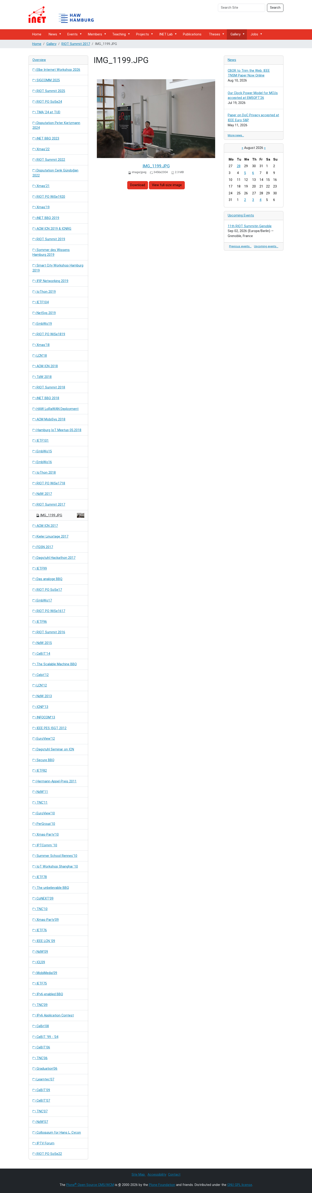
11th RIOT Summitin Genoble (250, 226)
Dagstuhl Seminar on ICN (55, 749)
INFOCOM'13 (45, 717)
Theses (214, 34)
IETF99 (41, 568)
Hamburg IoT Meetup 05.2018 (58, 430)
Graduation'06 (46, 1069)
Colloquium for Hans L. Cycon (58, 1133)
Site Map (139, 1175)
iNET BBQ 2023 (47, 138)
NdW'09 (42, 952)
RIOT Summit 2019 (50, 239)
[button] (61, 34)
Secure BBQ (45, 760)
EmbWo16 (44, 462)
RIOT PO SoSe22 (49, 1154)
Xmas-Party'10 (47, 835)
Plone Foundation (162, 1185)
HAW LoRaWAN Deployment (57, 409)
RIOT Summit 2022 (50, 160)
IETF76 (41, 930)
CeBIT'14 (43, 654)
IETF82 (41, 771)
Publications (192, 34)
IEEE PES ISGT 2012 (51, 728)
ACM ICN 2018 (47, 366)
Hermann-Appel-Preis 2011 (56, 781)
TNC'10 (42, 909)
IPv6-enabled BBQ (49, 994)
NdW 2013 (44, 696)
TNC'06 (42, 1058)
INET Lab (166, 34)
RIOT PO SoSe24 (49, 102)
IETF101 (42, 441)
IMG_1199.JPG (156, 166)
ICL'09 (40, 962)
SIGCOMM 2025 (48, 80)
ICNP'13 (42, 707)
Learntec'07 (45, 1079)
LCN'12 (41, 685)
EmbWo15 (44, 451)
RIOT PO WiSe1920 (50, 197)
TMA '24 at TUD (48, 112)
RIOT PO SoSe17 (49, 590)
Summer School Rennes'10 (56, 856)
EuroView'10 (45, 813)
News (53, 34)
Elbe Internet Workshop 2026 (58, 70)
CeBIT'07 (43, 1101)
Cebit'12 (42, 675)
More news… (236, 135)
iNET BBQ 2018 (47, 398)
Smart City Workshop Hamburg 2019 (57, 268)
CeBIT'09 (43, 1090)
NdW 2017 (44, 494)
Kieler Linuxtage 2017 (52, 536)
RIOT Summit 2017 (75, 44)
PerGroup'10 (45, 824)
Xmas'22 (43, 149)
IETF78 (41, 877)
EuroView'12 (45, 739)
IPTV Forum (45, 1143)
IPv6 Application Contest (55, 1015)
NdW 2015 (44, 643)
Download (137, 185)
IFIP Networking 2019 (52, 281)
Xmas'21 (43, 186)
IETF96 (41, 622)
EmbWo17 (44, 600)
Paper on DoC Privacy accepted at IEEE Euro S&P (253, 117)
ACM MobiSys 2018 (50, 419)
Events (72, 34)
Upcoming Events (241, 215)
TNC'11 (42, 803)
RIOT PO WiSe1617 (50, 611)
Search (275, 8)
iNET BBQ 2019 (47, 218)
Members (95, 34)
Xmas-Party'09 (47, 920)
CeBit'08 (42, 1026)
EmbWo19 (44, 324)
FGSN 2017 (44, 547)
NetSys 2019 (46, 313)
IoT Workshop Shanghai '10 (57, 866)
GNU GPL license (239, 1185)
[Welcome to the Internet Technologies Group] (65, 15)
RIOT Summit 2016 (50, 632)
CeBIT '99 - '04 (47, 1037)
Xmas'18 (43, 345)
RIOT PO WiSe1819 (50, 334)
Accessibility (157, 1175)
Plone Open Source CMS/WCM (90, 1185)
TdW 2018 (44, 377)
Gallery (235, 34)
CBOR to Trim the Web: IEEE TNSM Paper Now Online (249, 73)
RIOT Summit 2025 (50, 91)
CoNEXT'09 (44, 898)
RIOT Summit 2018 (50, 387)
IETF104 (42, 302)
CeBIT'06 (43, 1047)
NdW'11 (42, 792)
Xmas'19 (43, 207)
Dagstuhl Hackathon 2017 (55, 558)
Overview (39, 60)
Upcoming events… (266, 246)
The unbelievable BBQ (52, 888)
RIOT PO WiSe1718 (50, 483)
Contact (174, 1175)
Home (36, 34)
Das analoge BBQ (49, 579)
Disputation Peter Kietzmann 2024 (56, 125)
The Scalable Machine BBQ (56, 664)
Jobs (254, 34)
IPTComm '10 (46, 845)
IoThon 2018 (46, 473)
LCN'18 (41, 356)
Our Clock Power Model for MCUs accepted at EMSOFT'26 (253, 95)
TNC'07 (42, 1111)
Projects (142, 34)
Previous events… (240, 246)
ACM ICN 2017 (47, 526)
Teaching (119, 34)
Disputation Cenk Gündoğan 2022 (55, 173)
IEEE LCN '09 (45, 941)
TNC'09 (42, 1005)
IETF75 (41, 983)
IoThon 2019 (46, 292)
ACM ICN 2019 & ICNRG (53, 229)
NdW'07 (42, 1122)
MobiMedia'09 (46, 973)
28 (239, 166)
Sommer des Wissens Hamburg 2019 (51, 252)
